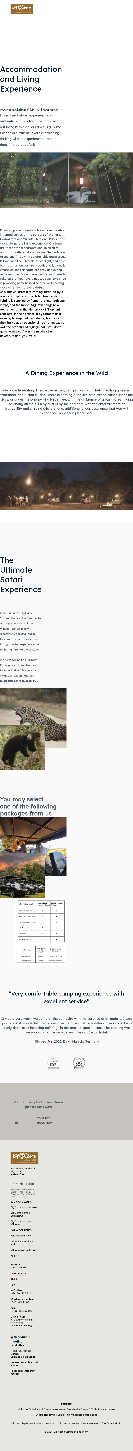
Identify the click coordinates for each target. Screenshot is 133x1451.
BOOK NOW (112, 9)
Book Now (45, 1122)
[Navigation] (94, 9)
